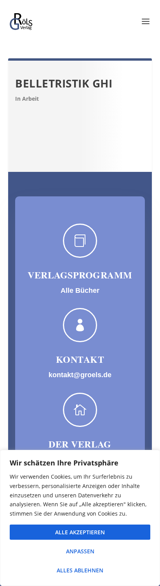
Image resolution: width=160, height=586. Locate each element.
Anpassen (80, 551)
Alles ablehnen (80, 570)
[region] (80, 518)
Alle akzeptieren (80, 532)
